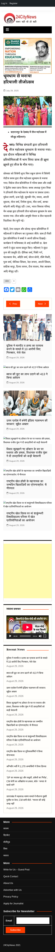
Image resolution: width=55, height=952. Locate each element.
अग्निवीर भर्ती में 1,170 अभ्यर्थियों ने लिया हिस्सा (26, 766)
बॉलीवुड (6, 842)
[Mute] (40, 636)
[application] (27, 627)
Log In (4, 3)
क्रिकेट (6, 835)
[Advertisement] (27, 571)
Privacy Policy (10, 896)
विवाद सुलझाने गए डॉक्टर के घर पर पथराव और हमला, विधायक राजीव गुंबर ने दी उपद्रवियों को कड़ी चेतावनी (26, 452)
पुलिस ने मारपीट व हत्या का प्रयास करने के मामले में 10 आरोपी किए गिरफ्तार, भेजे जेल (24, 349)
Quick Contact (10, 876)
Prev (15, 304)
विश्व (5, 848)
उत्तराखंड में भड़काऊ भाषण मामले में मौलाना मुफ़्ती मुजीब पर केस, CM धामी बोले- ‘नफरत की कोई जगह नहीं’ (26, 800)
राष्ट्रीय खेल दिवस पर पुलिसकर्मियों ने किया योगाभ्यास (24, 753)
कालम (6, 828)
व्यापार (6, 855)
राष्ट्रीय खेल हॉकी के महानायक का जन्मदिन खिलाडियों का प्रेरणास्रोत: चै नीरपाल (26, 485)
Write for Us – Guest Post (16, 869)
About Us (8, 883)
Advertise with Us (12, 890)
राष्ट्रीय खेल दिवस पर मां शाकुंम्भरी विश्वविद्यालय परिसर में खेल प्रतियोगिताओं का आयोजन (24, 517)
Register (13, 3)
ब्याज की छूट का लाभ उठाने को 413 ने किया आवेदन (24, 675)
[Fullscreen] (44, 636)
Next (40, 304)
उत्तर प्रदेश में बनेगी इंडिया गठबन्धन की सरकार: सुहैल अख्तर (26, 690)
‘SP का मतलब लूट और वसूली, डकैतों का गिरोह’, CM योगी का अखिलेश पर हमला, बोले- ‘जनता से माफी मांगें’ (26, 781)
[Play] (10, 636)
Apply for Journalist (13, 903)
